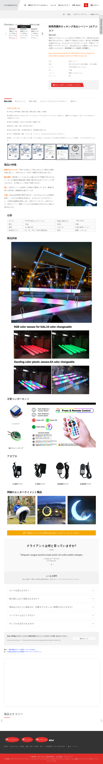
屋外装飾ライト (70, 48)
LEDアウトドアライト (80, 14)
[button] (42, 33)
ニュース (53, 5)
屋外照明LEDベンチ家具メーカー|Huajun (22, 649)
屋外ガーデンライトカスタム (37, 5)
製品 (68, 14)
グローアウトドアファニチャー (20, 759)
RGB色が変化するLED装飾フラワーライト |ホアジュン (24, 652)
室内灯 (78, 48)
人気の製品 (59, 757)
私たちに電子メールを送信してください (68, 85)
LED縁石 (7, 759)
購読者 (51, 740)
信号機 (84, 48)
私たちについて (63, 5)
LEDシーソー (95, 14)
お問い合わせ (76, 5)
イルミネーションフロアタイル (41, 759)
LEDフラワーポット (57, 759)
